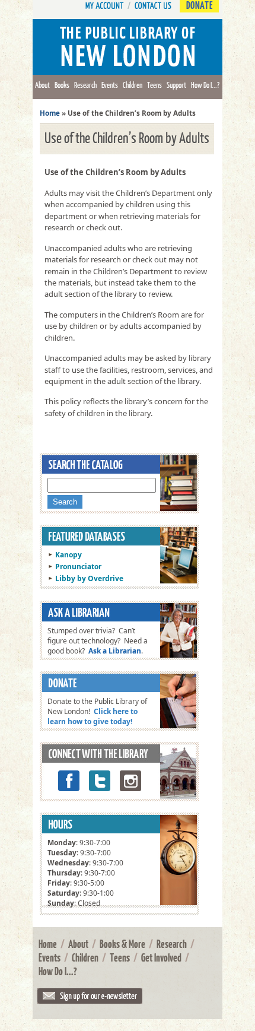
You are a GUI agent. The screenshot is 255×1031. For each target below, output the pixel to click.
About (42, 85)
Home (50, 113)
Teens (154, 85)
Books (62, 85)
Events (109, 85)
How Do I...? (205, 85)
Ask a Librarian (114, 651)
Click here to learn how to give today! (92, 716)
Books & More (122, 943)
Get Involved (161, 957)
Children (132, 85)
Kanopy (68, 555)
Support (176, 85)
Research (85, 85)
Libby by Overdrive (89, 578)
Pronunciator (78, 567)
